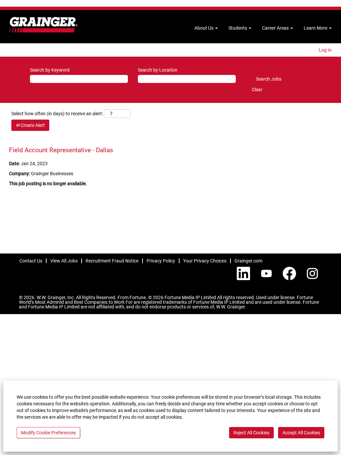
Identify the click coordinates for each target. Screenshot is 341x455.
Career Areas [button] (276, 28)
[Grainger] (43, 25)
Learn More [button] (316, 28)
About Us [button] (204, 28)
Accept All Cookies (301, 432)
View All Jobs (64, 260)
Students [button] (238, 28)
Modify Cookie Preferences (48, 432)
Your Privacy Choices (204, 260)
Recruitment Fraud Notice (112, 260)
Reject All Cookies (251, 432)
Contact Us (30, 260)
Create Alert (32, 125)
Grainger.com (248, 260)
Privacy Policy (161, 260)
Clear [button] (257, 89)
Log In (325, 50)
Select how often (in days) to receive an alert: (57, 113)
